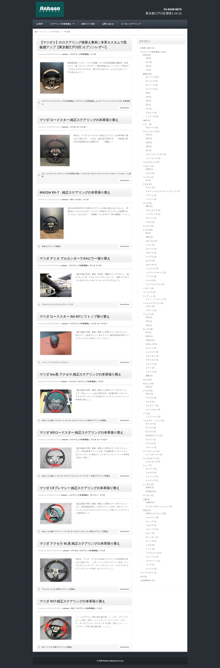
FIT (147, 332)
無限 (148, 376)
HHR (148, 169)
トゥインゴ (150, 476)
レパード (149, 569)
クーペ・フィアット (154, 299)
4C (147, 150)
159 (147, 142)
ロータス (147, 495)
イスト (149, 245)
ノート (149, 549)
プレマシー (94, 495)
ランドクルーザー (153, 284)
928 (147, 387)
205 (147, 317)
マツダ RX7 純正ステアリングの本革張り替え (72, 601)
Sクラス (149, 439)
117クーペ (150, 127)
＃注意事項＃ (146, 580)
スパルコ (147, 226)
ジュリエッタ (151, 158)
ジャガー (147, 177)
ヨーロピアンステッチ (96, 174)
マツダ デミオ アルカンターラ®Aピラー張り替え (75, 258)
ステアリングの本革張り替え (68, 174)
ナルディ (78, 199)
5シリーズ (150, 81)
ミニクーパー (151, 417)
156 (147, 138)
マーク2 (149, 280)
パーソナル (148, 292)
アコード (149, 348)
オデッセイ (150, 360)
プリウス (149, 276)
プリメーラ (150, 557)
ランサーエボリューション (157, 506)
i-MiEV (149, 502)
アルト (149, 187)
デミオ (92, 265)
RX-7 (72, 199)
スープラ (149, 257)
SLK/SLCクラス (153, 435)
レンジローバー (152, 454)
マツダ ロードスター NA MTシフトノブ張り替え (75, 316)
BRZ (148, 206)
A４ (147, 62)
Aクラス (149, 424)
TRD (148, 237)
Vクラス (149, 443)
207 (147, 321)
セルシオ (149, 265)
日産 (145, 510)
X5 (147, 101)
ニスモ (149, 545)
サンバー (149, 218)
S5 (147, 66)
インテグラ (150, 352)
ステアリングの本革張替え (64, 101)
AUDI (145, 55)
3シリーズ (150, 77)
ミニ (145, 413)
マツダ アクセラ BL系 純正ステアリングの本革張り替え (80, 543)
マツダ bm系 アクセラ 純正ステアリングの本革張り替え (80, 374)
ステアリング (47, 101)
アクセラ (72, 381)
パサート (149, 310)
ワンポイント (122, 174)
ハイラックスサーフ (154, 272)
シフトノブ (46, 362)
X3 (147, 97)
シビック (149, 364)
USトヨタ (150, 241)
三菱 (145, 499)
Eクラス (149, 432)
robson (65, 54)
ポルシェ (147, 383)
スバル (146, 203)
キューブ (149, 521)
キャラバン (150, 517)
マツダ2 (119, 101)
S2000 (149, 340)
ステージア (150, 529)
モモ (142, 576)
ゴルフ (149, 306)
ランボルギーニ (149, 458)
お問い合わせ (108, 23)
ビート (149, 368)
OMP (145, 120)
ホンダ (146, 329)
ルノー (146, 465)
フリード (149, 372)
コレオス (149, 472)
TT (147, 70)
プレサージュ (151, 561)
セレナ (149, 533)
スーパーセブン (146, 572)
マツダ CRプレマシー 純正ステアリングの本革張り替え (80, 488)
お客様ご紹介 (146, 48)
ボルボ (146, 380)
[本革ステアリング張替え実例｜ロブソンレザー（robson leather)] (50, 16)
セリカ (149, 261)
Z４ (147, 108)
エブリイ (149, 195)
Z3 (147, 105)
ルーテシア (150, 480)
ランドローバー (149, 451)
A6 (147, 58)
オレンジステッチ (49, 174)
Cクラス (149, 428)
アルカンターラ (48, 304)
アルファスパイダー (154, 154)
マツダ (93, 54)
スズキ (146, 184)
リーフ (149, 565)
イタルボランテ (149, 162)
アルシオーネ (151, 210)
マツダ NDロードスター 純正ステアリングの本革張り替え (81, 432)
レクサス (147, 484)
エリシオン (150, 356)
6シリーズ (150, 85)
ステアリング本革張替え (59, 23)
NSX (148, 336)
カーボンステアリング (131, 23)
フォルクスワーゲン (151, 303)
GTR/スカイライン (154, 513)
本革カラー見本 (88, 23)
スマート (149, 447)
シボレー (147, 166)
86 (147, 233)
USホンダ (150, 344)
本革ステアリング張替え (51, 246)
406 (147, 325)
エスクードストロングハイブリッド (161, 191)
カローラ (149, 253)
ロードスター (82, 127)
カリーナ (149, 249)
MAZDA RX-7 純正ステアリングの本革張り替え (75, 192)
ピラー (64, 304)
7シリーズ (150, 89)
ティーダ (149, 541)
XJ (147, 180)
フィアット (148, 296)
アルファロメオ (149, 131)
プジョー (147, 314)
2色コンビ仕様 (47, 420)
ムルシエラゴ (151, 461)
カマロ (149, 173)
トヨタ (146, 230)
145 (147, 135)
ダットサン (150, 537)
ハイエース (150, 268)
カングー (149, 469)
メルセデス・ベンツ (151, 420)
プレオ (149, 222)
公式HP (39, 23)
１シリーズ (150, 116)
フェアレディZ (152, 553)
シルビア (149, 525)
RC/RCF (149, 491)
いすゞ (146, 124)
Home (36, 32)
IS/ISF (148, 487)
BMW (145, 74)
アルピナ (149, 112)
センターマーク (102, 101)
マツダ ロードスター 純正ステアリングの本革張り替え (79, 120)
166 (147, 146)
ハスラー (149, 199)
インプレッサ (151, 214)
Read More (124, 108)
